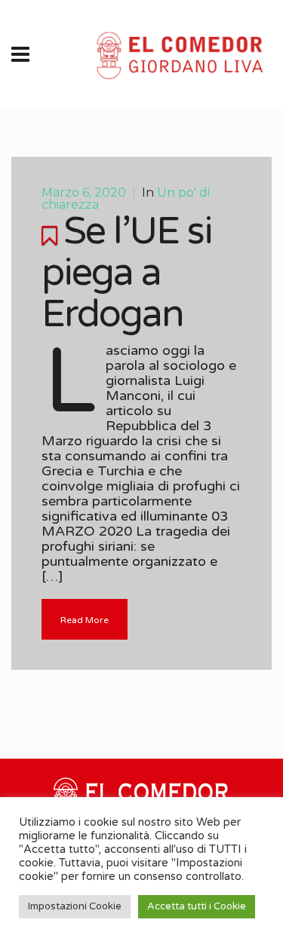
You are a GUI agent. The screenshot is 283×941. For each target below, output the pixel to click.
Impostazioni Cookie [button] (75, 906)
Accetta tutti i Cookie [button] (196, 906)
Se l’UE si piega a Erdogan (127, 273)
